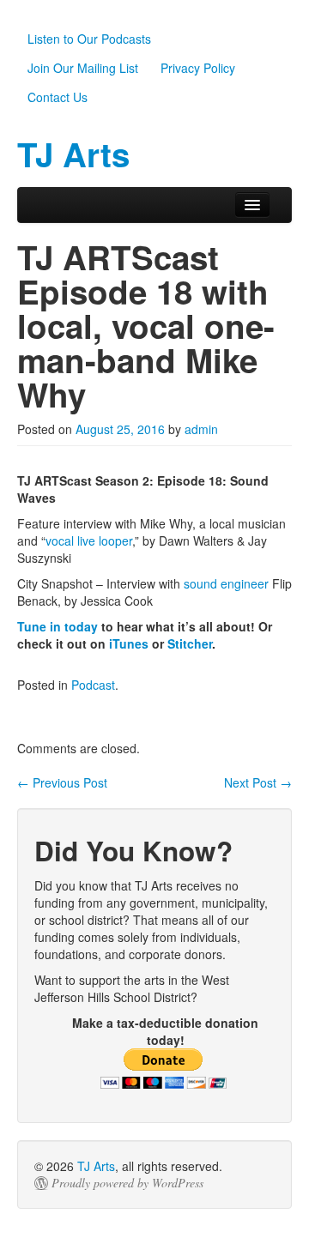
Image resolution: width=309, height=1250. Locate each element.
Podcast (93, 684)
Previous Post (62, 782)
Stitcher (189, 643)
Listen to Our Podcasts (89, 38)
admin (201, 429)
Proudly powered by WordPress (127, 1183)
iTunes (128, 643)
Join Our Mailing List (82, 67)
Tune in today (57, 626)
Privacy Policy (198, 67)
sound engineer (226, 583)
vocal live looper (88, 540)
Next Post (258, 782)
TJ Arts (96, 1166)
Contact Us (57, 97)
